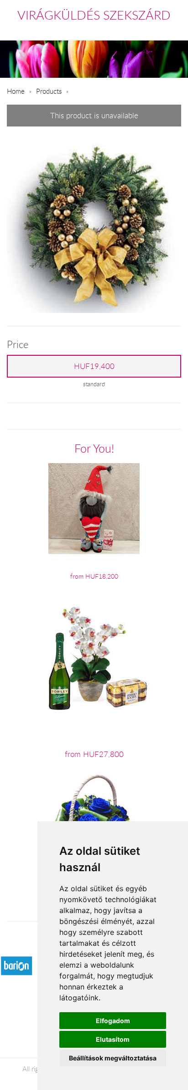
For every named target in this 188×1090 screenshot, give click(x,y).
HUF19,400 (94, 366)
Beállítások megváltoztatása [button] (113, 1058)
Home (16, 91)
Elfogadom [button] (113, 1020)
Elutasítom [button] (113, 1039)
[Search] (156, 29)
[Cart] (136, 29)
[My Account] (175, 29)
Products (49, 91)
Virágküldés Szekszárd (94, 15)
